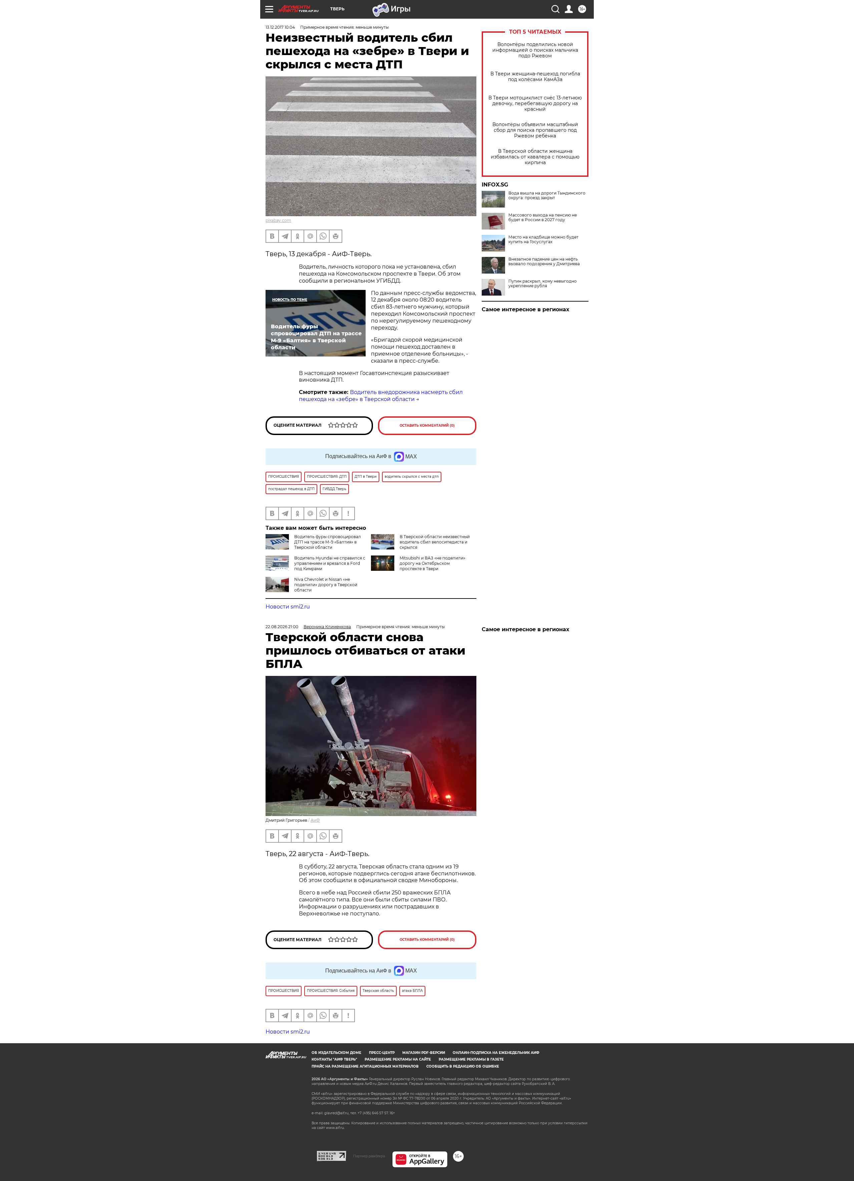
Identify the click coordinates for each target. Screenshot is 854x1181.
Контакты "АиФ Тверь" (334, 1059)
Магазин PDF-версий (423, 1053)
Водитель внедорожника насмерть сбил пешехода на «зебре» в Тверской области (381, 395)
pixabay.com (278, 220)
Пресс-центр (382, 1053)
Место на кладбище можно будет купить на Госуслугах (543, 239)
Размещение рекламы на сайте (398, 1059)
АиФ (315, 820)
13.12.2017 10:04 (280, 27)
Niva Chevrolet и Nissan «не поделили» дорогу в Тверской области (325, 585)
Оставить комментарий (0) (427, 425)
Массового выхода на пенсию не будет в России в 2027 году (542, 217)
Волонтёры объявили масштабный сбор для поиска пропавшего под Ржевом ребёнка (535, 130)
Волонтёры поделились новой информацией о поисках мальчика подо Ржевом (535, 50)
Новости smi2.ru (288, 607)
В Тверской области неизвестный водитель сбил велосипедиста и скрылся (435, 542)
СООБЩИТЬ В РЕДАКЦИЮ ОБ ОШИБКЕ (462, 1066)
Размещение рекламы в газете (471, 1059)
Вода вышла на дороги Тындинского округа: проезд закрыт (546, 195)
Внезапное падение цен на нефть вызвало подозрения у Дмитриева (544, 261)
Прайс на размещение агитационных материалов (365, 1066)
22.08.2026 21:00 (282, 626)
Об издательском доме (336, 1053)
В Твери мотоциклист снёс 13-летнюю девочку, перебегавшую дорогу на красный (535, 103)
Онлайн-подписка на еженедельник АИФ (496, 1053)
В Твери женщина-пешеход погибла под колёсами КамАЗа (535, 76)
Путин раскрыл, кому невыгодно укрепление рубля (542, 283)
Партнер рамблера (369, 1156)
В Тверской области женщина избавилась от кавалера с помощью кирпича (535, 156)
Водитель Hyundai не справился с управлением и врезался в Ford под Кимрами (329, 563)
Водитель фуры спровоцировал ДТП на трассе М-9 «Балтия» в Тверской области (327, 542)
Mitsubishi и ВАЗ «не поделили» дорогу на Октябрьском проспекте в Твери (432, 563)
